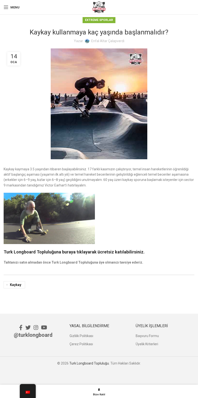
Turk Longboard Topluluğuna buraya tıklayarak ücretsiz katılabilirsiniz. (74, 251)
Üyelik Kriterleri (147, 344)
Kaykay (15, 285)
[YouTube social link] (44, 327)
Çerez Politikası (81, 344)
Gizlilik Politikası (81, 336)
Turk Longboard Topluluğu (89, 363)
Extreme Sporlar (99, 20)
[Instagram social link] (36, 327)
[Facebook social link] (21, 327)
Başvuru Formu (147, 336)
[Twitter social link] (28, 327)
